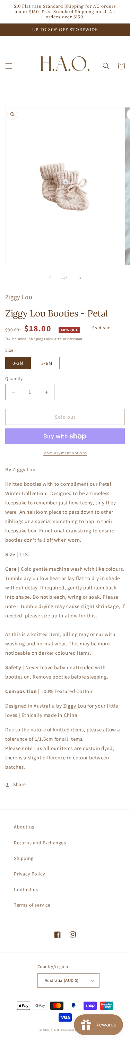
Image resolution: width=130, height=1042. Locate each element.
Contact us (26, 889)
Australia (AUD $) (62, 980)
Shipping (36, 339)
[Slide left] (50, 277)
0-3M (18, 363)
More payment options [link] (65, 452)
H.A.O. (55, 1030)
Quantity (14, 378)
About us (24, 827)
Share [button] (19, 784)
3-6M (46, 363)
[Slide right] (80, 277)
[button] (8, 66)
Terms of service (32, 905)
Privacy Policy (29, 874)
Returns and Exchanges (40, 843)
